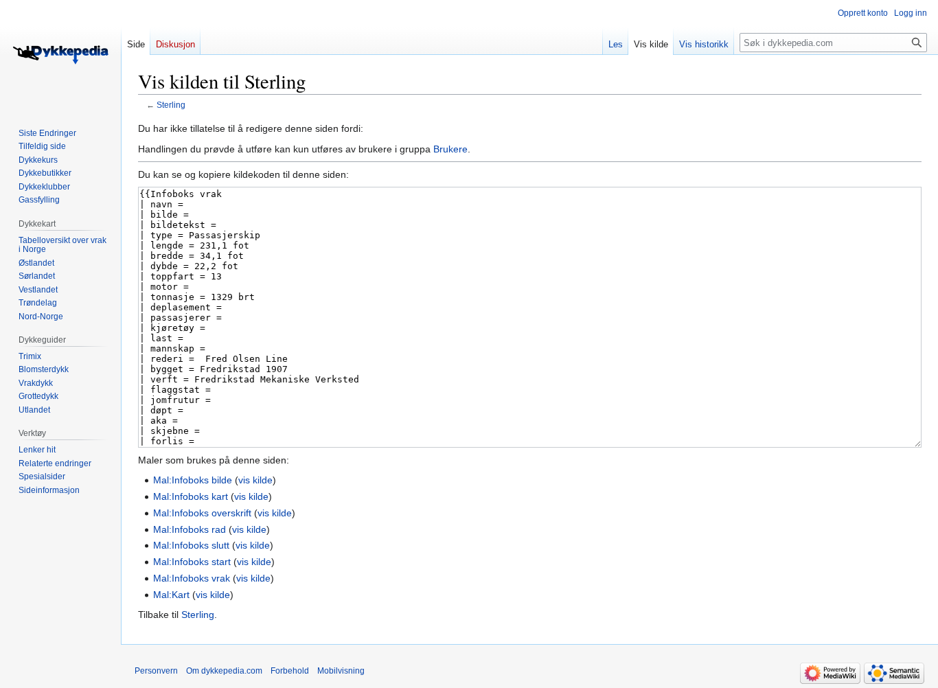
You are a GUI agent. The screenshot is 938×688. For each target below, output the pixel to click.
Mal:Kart (171, 594)
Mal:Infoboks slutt (191, 545)
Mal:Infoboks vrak (191, 578)
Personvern (156, 671)
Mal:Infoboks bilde (192, 479)
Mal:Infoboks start (192, 561)
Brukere (450, 149)
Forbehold (290, 671)
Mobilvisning (341, 671)
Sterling (171, 104)
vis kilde (255, 479)
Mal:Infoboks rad (189, 529)
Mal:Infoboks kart (190, 496)
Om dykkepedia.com (224, 671)
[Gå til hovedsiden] (60, 55)
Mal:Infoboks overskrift (202, 512)
